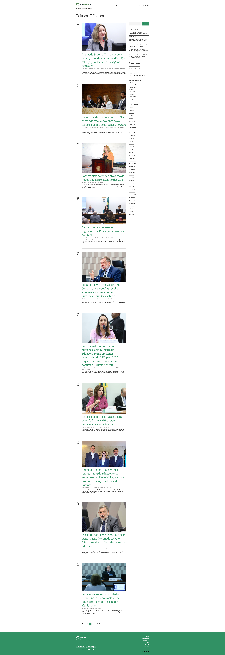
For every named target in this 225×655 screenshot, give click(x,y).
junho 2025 (131, 144)
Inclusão (131, 82)
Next (100, 623)
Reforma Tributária (133, 92)
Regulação (108, 487)
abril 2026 (131, 115)
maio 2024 (131, 180)
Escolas (131, 77)
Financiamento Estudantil (135, 80)
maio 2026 (131, 113)
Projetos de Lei (100, 299)
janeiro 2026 (132, 124)
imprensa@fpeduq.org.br (85, 649)
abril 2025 (131, 149)
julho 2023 (131, 209)
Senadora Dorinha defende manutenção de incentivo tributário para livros (139, 45)
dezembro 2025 (132, 127)
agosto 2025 (132, 138)
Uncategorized (132, 99)
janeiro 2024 (132, 192)
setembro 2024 (132, 169)
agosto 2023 (132, 206)
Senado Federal (108, 299)
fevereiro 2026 (132, 121)
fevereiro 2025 (132, 155)
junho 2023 (131, 211)
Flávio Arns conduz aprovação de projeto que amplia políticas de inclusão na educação (138, 41)
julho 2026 (131, 107)
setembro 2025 (132, 135)
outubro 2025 (132, 132)
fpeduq (83, 182)
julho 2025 (131, 141)
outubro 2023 (132, 200)
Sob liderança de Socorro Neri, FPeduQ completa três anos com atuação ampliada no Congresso (138, 56)
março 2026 (131, 118)
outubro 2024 (132, 166)
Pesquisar (145, 23)
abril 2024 (131, 183)
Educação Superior (112, 127)
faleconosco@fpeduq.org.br (86, 647)
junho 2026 (131, 110)
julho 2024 (131, 175)
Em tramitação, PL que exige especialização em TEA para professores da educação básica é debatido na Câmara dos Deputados (139, 34)
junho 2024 (131, 178)
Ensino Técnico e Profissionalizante (137, 75)
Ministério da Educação (116, 367)
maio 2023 (131, 214)
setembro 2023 (132, 203)
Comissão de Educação (105, 68)
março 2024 (131, 186)
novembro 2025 (132, 130)
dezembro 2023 (132, 194)
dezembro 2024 (132, 161)
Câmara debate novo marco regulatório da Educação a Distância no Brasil (103, 231)
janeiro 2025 (132, 158)
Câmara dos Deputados (94, 68)
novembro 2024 (132, 163)
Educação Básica (104, 127)
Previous (84, 623)
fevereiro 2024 (132, 189)
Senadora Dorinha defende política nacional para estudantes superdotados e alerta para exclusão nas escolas (138, 51)
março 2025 (131, 152)
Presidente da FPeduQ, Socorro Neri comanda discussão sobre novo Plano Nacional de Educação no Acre (104, 120)
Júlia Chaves (85, 68)
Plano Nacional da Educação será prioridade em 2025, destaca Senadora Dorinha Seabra (102, 420)
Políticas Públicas (115, 68)
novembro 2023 (132, 197)
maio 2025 (131, 146)
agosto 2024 (132, 172)
